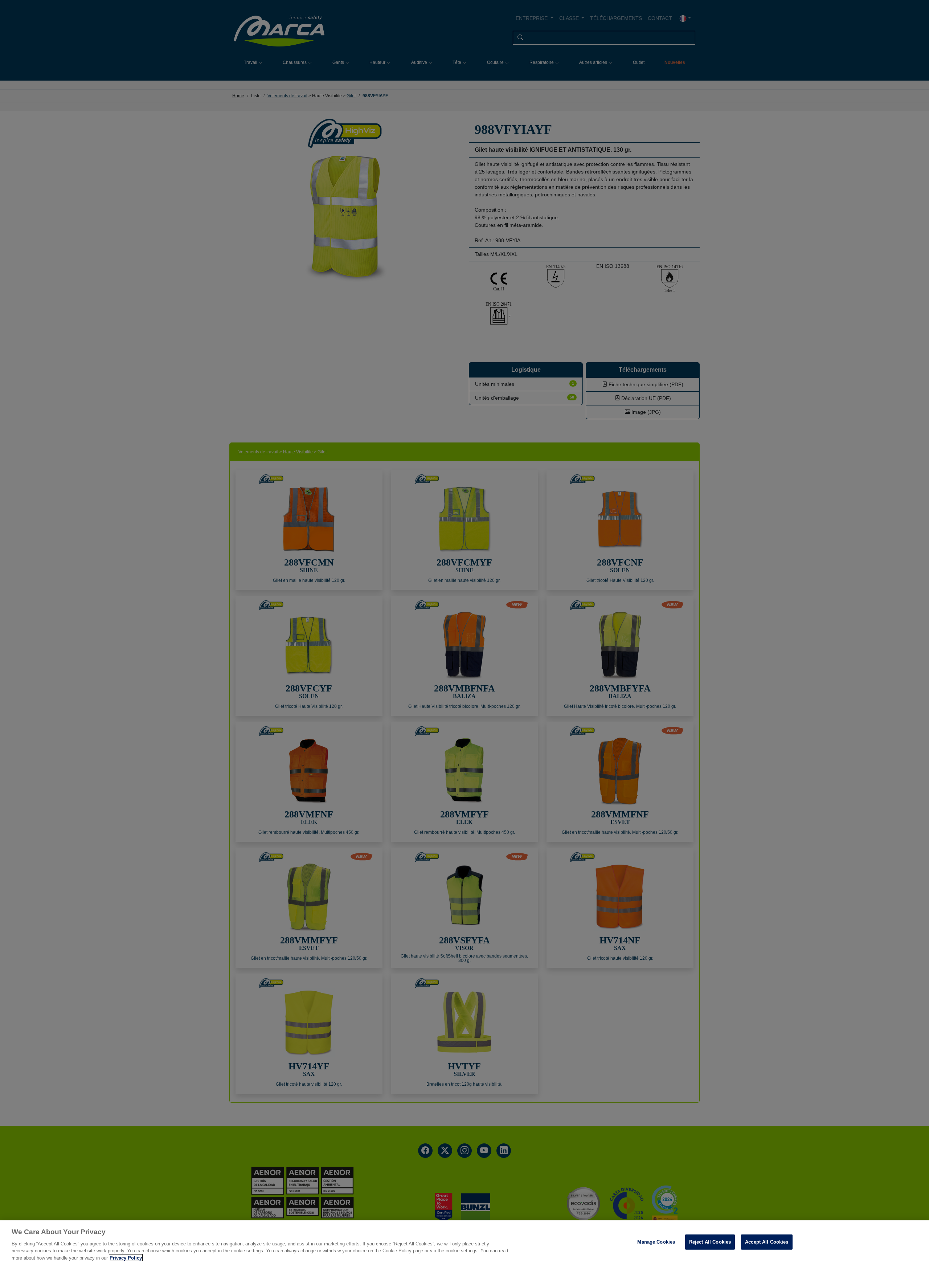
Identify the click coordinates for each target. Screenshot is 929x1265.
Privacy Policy (126, 1257)
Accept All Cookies (766, 1242)
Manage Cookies (656, 1242)
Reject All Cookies (710, 1242)
